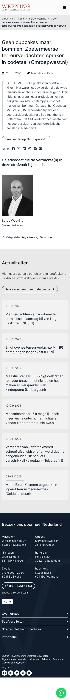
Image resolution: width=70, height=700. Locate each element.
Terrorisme (46, 237)
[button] (64, 7)
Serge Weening (37, 18)
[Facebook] (4, 673)
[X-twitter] (23, 673)
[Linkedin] (16, 673)
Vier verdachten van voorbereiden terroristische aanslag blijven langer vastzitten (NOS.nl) (33, 318)
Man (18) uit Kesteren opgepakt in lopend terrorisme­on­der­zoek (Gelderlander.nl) (31, 489)
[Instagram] (10, 673)
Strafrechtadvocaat (12, 225)
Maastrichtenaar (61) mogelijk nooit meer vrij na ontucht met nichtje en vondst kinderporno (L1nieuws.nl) (32, 418)
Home (21, 18)
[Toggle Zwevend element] (61, 693)
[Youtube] (29, 673)
